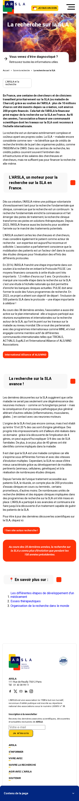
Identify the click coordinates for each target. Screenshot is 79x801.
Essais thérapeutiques (26, 601)
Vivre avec (16, 758)
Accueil (6, 70)
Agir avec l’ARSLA (20, 771)
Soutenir (15, 778)
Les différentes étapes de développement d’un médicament (42, 594)
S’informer (16, 751)
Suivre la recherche (21, 70)
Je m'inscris (21, 733)
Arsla (12, 745)
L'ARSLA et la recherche (12, 83)
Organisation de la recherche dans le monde (40, 606)
